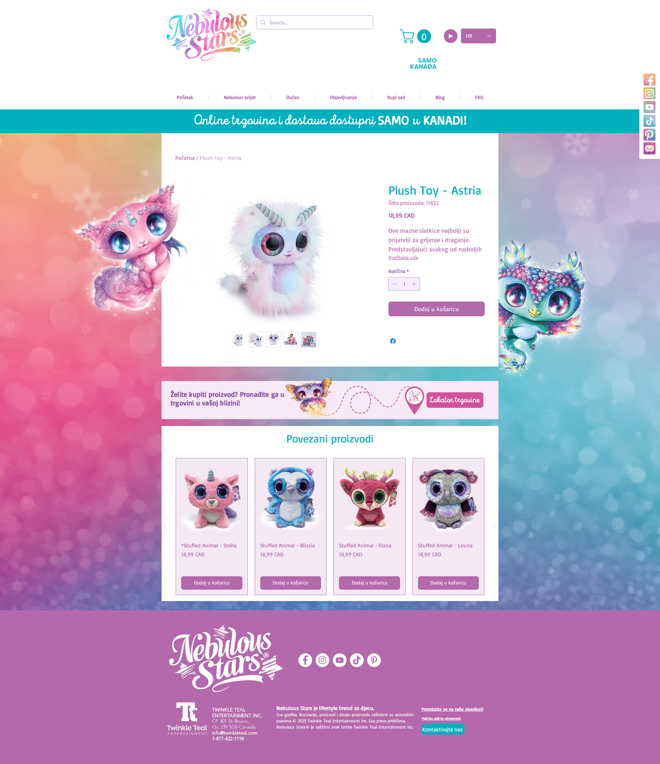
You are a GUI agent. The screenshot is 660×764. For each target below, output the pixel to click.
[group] (330, 527)
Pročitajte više (403, 257)
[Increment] (414, 283)
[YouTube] (650, 107)
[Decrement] (394, 283)
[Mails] (650, 148)
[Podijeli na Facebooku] (393, 341)
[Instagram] (650, 93)
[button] (417, 36)
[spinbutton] (404, 283)
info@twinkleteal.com (234, 733)
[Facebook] (650, 80)
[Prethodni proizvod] (166, 526)
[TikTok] (650, 121)
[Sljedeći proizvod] (494, 526)
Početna (185, 157)
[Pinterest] (650, 135)
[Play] (451, 36)
